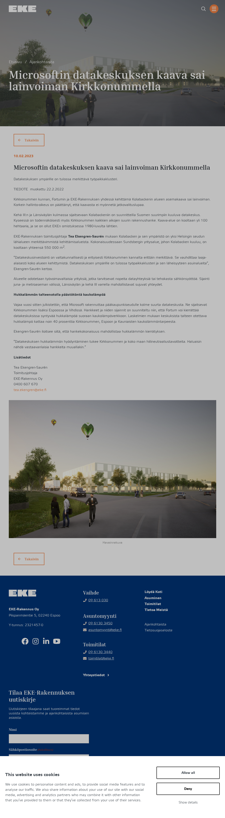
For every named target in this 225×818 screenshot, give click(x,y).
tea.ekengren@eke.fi (30, 390)
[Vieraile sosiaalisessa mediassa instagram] (35, 641)
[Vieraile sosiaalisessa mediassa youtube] (56, 641)
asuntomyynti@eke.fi (105, 630)
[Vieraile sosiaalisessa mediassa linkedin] (46, 641)
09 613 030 (98, 600)
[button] (203, 8)
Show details (188, 802)
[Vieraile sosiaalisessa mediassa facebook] (25, 641)
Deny (188, 789)
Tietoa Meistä (156, 610)
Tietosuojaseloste (158, 630)
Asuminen (153, 598)
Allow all (188, 773)
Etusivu (15, 62)
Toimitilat (153, 604)
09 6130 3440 (100, 652)
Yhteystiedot (94, 675)
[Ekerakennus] (22, 9)
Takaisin (32, 140)
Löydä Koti (153, 592)
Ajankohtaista (41, 62)
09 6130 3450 (100, 623)
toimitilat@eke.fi (101, 658)
